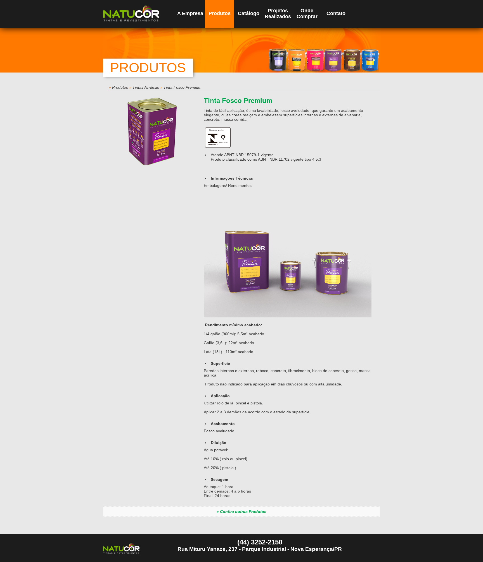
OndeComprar (307, 13)
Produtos (220, 13)
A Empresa (190, 13)
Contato (335, 13)
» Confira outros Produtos (241, 511)
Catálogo (248, 13)
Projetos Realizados (278, 13)
